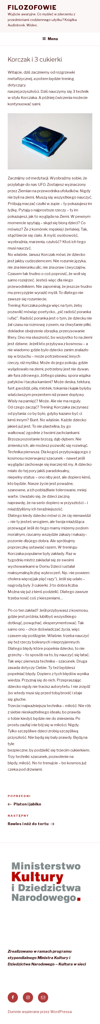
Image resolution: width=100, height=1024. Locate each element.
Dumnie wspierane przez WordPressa (40, 1011)
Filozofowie (32, 7)
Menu (53, 39)
